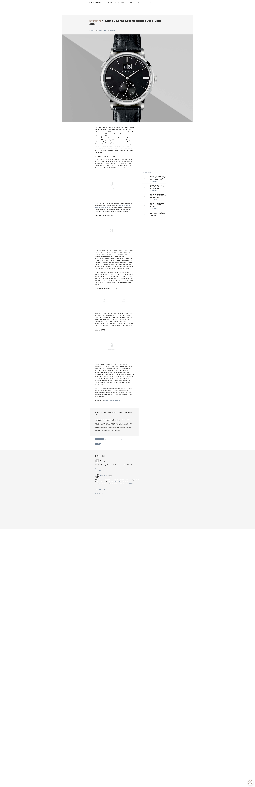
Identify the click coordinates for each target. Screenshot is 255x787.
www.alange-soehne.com (112, 400)
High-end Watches (110, 438)
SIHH (125, 438)
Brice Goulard (104, 476)
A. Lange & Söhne (99, 438)
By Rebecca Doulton (102, 30)
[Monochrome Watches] (95, 2)
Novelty (118, 438)
